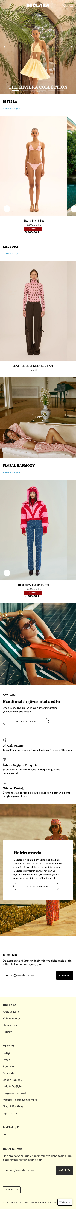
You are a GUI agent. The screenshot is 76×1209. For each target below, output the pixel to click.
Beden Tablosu (12, 1080)
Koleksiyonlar (11, 1019)
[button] (65, 1202)
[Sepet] (71, 5)
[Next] (71, 47)
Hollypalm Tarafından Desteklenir (45, 1202)
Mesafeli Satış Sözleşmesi (20, 1100)
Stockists (8, 1073)
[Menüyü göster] (5, 5)
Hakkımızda (10, 1025)
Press (6, 1060)
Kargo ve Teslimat (14, 1093)
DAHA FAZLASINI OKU (36, 886)
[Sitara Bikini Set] (33, 166)
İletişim (7, 1032)
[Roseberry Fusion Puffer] (33, 530)
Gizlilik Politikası (13, 1106)
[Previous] (4, 47)
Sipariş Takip (11, 1113)
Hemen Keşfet (12, 108)
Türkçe (10, 1190)
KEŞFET (38, 417)
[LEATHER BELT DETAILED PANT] (33, 311)
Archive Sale (11, 1012)
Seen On (8, 1066)
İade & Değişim (12, 1086)
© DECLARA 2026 (12, 1202)
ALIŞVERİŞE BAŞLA (26, 721)
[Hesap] (63, 5)
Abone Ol (64, 975)
